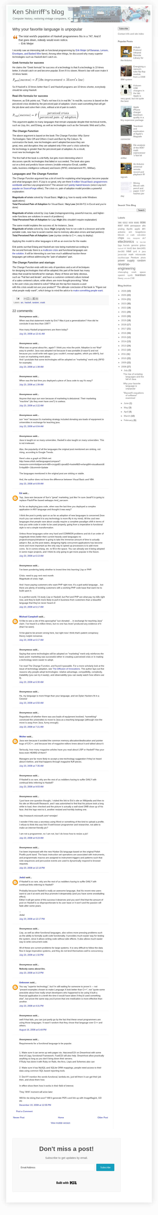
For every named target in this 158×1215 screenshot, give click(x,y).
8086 (143, 222)
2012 (124, 350)
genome (134, 245)
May (126, 407)
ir (139, 251)
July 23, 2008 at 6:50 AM (31, 703)
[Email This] (25, 298)
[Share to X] (31, 298)
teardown (140, 275)
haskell (28, 303)
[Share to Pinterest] (36, 298)
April (126, 411)
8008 (131, 223)
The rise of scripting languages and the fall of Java (133, 377)
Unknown (24, 982)
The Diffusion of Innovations (66, 669)
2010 (124, 358)
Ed (20, 493)
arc (22, 303)
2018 (124, 324)
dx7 (144, 238)
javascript (122, 255)
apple (137, 229)
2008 (124, 366)
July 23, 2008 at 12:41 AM (32, 334)
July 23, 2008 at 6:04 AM (31, 426)
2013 (124, 345)
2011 (124, 354)
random (35, 303)
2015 (124, 337)
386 (120, 222)
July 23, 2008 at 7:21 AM (31, 727)
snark (42, 303)
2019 (124, 320)
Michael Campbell (28, 616)
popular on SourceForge (24, 188)
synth (130, 275)
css (128, 238)
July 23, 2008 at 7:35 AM (31, 766)
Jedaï (22, 877)
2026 (124, 291)
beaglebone (140, 232)
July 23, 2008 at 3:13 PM (31, 973)
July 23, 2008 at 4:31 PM (31, 1006)
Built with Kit (66, 1183)
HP (125, 248)
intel (128, 251)
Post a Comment (24, 1111)
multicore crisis (50, 250)
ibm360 (121, 251)
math (131, 254)
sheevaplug (123, 272)
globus (143, 245)
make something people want (88, 290)
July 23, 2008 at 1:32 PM (31, 955)
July (126, 370)
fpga (120, 245)
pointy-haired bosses (79, 185)
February (128, 420)
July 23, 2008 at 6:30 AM (31, 682)
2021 (124, 312)
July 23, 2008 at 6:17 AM (31, 607)
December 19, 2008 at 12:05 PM (35, 1105)
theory (120, 278)
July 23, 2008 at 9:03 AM (31, 786)
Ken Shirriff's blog (38, 11)
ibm (134, 248)
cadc (132, 235)
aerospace (135, 225)
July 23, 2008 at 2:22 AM (31, 405)
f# (137, 242)
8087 (120, 225)
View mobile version (60, 1123)
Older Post (103, 1117)
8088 (126, 226)
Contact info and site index (131, 34)
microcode (140, 254)
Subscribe (123, 28)
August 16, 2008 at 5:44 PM (32, 1029)
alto (144, 225)
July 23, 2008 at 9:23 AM (31, 838)
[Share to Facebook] (33, 298)
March (127, 416)
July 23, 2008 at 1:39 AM (31, 384)
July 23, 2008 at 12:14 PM (32, 868)
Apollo (130, 229)
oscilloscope (123, 258)
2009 (124, 362)
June (126, 403)
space (143, 272)
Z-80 (132, 278)
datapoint (136, 238)
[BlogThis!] (28, 298)
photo (143, 258)
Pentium (135, 257)
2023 (124, 303)
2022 (124, 307)
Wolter (22, 736)
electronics (126, 241)
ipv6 (135, 251)
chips (121, 238)
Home (61, 1117)
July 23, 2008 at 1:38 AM (31, 367)
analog (121, 229)
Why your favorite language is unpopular (131, 386)
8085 (136, 222)
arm (130, 232)
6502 (125, 222)
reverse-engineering (126, 266)
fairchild (143, 242)
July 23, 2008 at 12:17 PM (32, 919)
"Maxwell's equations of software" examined (133, 395)
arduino (121, 232)
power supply (126, 260)
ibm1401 (141, 248)
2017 (124, 328)
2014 (124, 341)
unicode (127, 278)
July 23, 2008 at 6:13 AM (31, 556)
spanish (121, 275)
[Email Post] (18, 298)
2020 (124, 316)
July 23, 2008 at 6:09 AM (31, 483)
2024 (124, 299)
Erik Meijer (81, 50)
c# (127, 235)
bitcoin (121, 235)
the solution (18, 253)
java (144, 251)
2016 (124, 333)
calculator (141, 235)
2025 (124, 295)
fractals (126, 245)
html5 (129, 248)
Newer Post (18, 1117)
